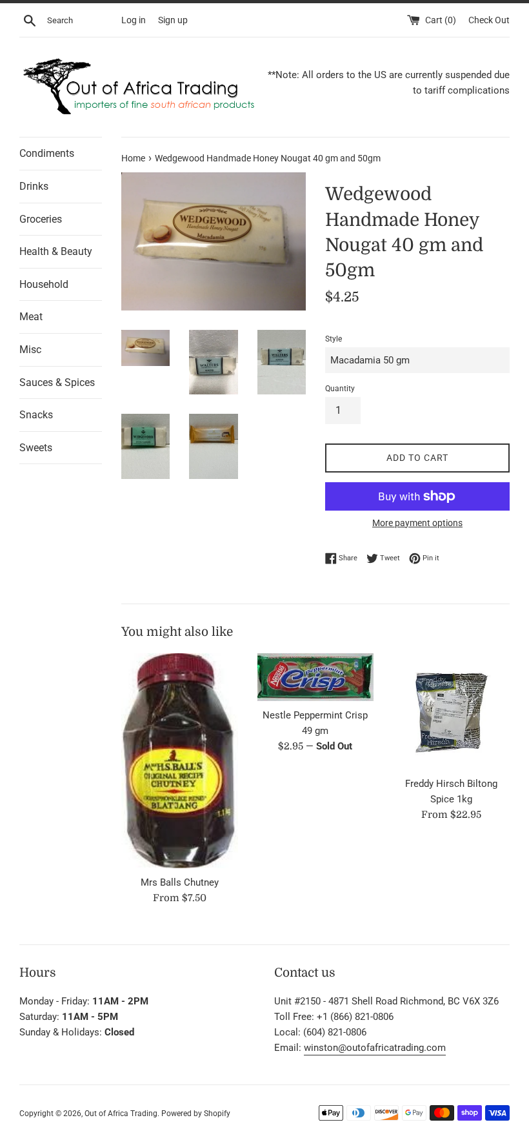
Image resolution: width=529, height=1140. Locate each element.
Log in (133, 20)
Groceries (40, 219)
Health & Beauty (55, 251)
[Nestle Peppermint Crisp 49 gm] (315, 677)
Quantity (340, 388)
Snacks (36, 415)
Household (43, 284)
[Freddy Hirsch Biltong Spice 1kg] (451, 711)
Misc (30, 349)
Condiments (46, 153)
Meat (31, 316)
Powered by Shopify (195, 1113)
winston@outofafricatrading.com (375, 1047)
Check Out (489, 20)
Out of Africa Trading (121, 1113)
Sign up (173, 20)
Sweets (35, 448)
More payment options (417, 523)
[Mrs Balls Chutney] (179, 760)
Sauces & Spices (57, 382)
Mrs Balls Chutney (180, 882)
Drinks (33, 186)
